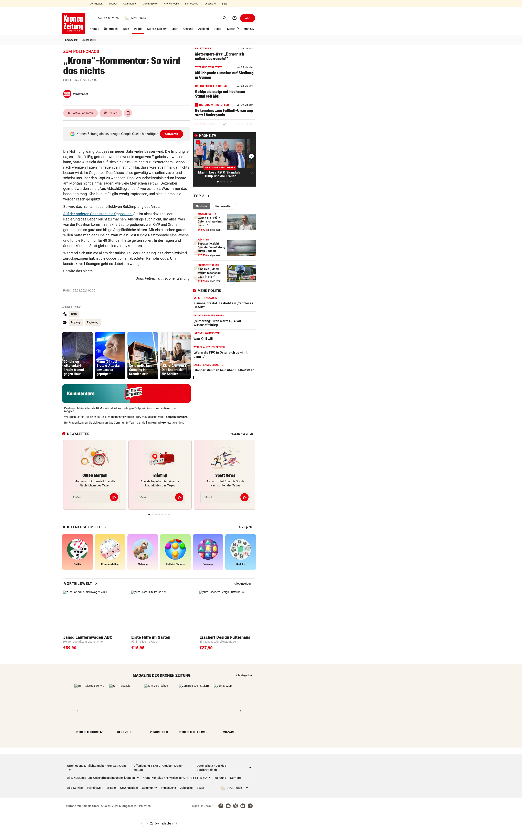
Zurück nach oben (159, 823)
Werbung (220, 777)
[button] (238, 28)
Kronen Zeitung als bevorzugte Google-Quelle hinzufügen (127, 134)
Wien (126, 28)
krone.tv (249, 28)
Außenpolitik (89, 40)
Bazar (225, 3)
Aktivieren (171, 134)
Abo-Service (75, 787)
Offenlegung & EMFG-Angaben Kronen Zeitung (158, 767)
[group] (77, 355)
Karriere (235, 777)
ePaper (113, 3)
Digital (218, 28)
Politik (138, 28)
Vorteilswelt (96, 3)
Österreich (111, 28)
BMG (74, 314)
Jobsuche (210, 3)
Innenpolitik (71, 40)
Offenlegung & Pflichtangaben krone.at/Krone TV (97, 767)
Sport (174, 28)
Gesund (188, 28)
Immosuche (191, 3)
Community (129, 3)
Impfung (76, 322)
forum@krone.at (162, 422)
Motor (231, 28)
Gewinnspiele (150, 3)
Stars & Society (157, 28)
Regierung (92, 322)
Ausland (203, 28)
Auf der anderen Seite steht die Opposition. (98, 214)
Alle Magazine (244, 675)
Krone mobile (171, 3)
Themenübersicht (175, 416)
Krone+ (94, 28)
